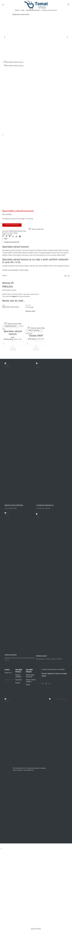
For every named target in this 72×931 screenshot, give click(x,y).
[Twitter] (3, 236)
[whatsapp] (16, 236)
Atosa (15, 233)
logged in (14, 296)
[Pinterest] (9, 236)
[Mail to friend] (13, 236)
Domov (17, 10)
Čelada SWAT (36, 335)
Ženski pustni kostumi (33, 10)
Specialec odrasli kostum (13, 332)
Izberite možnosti (10, 326)
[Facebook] (6, 236)
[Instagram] (46, 683)
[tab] (5, 239)
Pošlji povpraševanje (12, 224)
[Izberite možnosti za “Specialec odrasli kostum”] (13, 349)
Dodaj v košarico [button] (34, 330)
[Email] (49, 683)
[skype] (19, 236)
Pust (22, 10)
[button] (36, 349)
